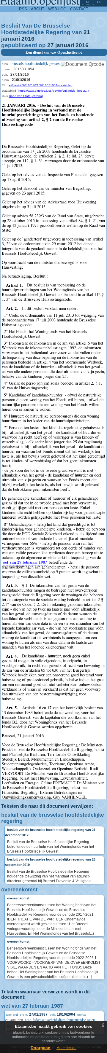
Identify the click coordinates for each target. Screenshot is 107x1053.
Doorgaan (41, 1047)
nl (88, 2)
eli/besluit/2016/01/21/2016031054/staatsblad (41, 85)
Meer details (66, 1048)
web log (57, 9)
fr (99, 2)
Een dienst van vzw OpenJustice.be (54, 52)
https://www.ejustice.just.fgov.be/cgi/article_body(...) (53, 90)
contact (79, 9)
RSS (23, 9)
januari (10, 39)
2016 (27, 39)
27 (50, 45)
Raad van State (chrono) (26, 96)
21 (87, 32)
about (37, 9)
